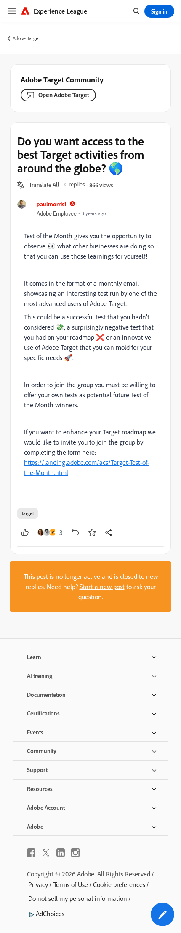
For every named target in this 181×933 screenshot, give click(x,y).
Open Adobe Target (63, 95)
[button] (44, 185)
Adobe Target (26, 38)
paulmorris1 (52, 203)
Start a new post (102, 586)
